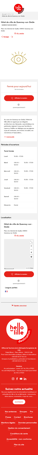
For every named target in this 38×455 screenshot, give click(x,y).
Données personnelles (27, 422)
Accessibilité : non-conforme (19, 439)
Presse (8, 417)
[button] (12, 37)
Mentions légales (8, 422)
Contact (17, 417)
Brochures (28, 417)
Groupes (23, 411)
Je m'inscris (19, 401)
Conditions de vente (19, 433)
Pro (31, 411)
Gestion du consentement (19, 428)
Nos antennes (11, 411)
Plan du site (19, 444)
